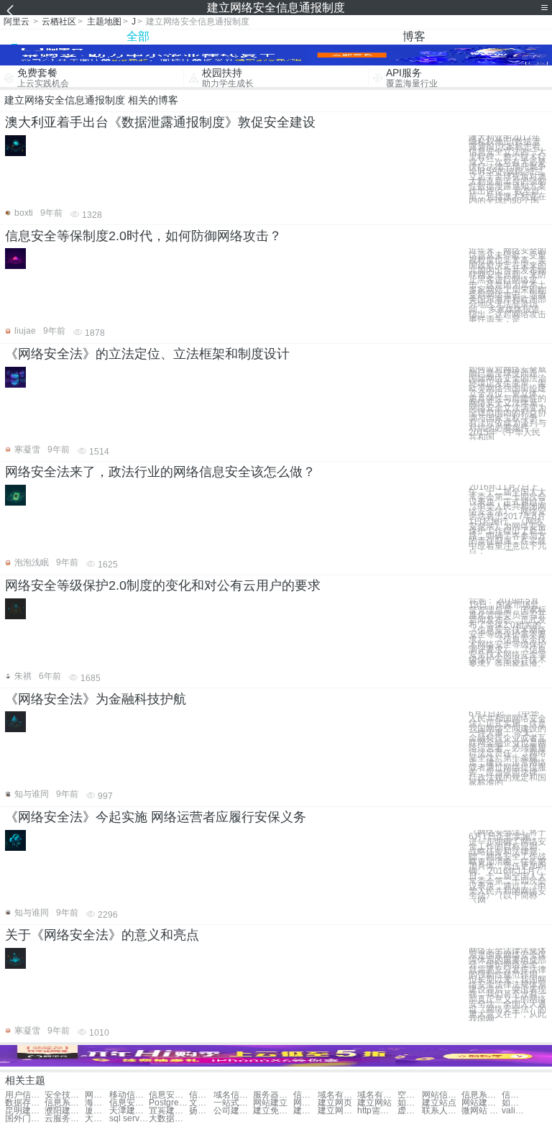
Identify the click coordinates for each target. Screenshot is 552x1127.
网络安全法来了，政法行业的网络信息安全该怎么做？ (160, 472)
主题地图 (104, 22)
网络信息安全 (97, 1095)
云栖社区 (59, 22)
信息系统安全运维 (481, 1095)
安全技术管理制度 (64, 1095)
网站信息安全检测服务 (441, 1095)
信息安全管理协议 (305, 1095)
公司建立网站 (233, 1111)
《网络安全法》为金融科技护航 (95, 699)
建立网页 (335, 1103)
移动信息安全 (129, 1095)
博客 (414, 36)
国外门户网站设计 (25, 1119)
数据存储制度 (25, 1103)
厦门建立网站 (97, 1111)
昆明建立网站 (25, 1111)
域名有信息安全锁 (337, 1095)
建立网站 (374, 1103)
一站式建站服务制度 (233, 1103)
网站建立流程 (481, 1103)
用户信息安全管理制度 (25, 1095)
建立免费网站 (273, 1111)
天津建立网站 (129, 1111)
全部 (138, 36)
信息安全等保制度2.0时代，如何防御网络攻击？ (143, 236)
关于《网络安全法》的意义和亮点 (102, 935)
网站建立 (270, 1103)
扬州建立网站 (201, 1111)
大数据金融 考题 (97, 1119)
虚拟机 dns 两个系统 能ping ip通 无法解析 (409, 1111)
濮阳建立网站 (64, 1111)
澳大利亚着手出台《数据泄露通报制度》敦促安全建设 (160, 122)
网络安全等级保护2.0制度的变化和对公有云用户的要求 (163, 585)
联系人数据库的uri (441, 1111)
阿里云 (16, 22)
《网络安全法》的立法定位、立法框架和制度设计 (147, 354)
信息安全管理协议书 (129, 1103)
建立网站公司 (337, 1111)
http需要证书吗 (377, 1111)
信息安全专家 (168, 1095)
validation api (514, 1111)
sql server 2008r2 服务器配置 (129, 1119)
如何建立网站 (514, 1103)
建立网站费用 (305, 1111)
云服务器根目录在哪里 (64, 1119)
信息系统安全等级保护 (514, 1095)
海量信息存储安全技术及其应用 (97, 1103)
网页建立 (305, 1103)
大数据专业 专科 (168, 1119)
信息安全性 (201, 1095)
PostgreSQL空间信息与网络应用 (168, 1103)
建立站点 (439, 1103)
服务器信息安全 (273, 1095)
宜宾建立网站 (168, 1111)
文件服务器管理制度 (201, 1103)
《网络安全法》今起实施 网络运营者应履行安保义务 (155, 817)
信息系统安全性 (64, 1103)
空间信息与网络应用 (409, 1095)
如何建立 (409, 1103)
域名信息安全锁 (233, 1095)
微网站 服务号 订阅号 (481, 1111)
